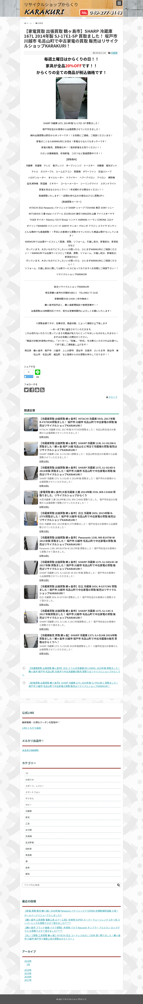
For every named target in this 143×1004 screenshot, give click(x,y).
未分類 (28, 829)
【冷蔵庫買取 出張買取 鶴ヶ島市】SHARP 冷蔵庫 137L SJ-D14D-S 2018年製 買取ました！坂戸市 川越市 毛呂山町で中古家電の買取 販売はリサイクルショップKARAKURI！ (77, 471)
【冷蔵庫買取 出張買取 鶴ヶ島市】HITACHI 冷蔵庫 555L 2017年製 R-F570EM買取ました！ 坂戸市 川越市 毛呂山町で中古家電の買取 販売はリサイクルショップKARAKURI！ (78, 422)
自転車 (28, 848)
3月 (28, 964)
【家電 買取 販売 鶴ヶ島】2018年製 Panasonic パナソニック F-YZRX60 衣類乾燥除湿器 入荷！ (71, 910)
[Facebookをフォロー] (31, 390)
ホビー (28, 804)
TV (26, 773)
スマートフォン (32, 792)
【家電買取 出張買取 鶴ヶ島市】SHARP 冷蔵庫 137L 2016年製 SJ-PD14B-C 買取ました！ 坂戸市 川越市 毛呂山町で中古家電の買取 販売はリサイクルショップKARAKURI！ (73, 684)
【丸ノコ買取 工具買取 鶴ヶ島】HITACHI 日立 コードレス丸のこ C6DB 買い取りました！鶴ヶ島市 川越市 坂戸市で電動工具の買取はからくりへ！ (72, 937)
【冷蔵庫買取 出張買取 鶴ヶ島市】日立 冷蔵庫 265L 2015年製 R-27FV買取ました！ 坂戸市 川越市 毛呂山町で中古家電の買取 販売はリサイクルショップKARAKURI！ (77, 516)
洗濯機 (28, 836)
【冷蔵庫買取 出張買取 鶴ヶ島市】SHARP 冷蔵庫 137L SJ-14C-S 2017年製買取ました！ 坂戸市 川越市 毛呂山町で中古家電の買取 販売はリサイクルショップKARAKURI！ (77, 614)
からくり (113, 397)
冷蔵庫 (114, 52)
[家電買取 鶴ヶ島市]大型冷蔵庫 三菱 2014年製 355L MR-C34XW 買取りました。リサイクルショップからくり (77, 493)
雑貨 (27, 873)
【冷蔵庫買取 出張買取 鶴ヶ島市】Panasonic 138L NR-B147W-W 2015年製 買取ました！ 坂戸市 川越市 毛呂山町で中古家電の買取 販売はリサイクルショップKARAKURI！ (77, 541)
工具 (27, 823)
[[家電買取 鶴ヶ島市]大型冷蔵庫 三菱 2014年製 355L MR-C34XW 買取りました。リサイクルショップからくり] (31, 498)
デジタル (29, 798)
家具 (27, 817)
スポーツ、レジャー (34, 785)
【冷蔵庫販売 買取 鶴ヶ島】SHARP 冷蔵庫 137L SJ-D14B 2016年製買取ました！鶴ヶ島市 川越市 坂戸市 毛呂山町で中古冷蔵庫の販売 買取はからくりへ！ (78, 638)
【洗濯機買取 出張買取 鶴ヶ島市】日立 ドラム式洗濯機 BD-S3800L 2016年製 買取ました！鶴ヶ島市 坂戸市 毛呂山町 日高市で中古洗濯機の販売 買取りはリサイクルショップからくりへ (71, 671)
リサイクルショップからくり (51, 4)
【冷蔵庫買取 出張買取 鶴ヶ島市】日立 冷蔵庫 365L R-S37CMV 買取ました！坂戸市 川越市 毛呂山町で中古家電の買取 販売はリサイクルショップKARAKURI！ (78, 589)
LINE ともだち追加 (31, 728)
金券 (27, 867)
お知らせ (29, 779)
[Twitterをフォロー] (26, 390)
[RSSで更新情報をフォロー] (42, 390)
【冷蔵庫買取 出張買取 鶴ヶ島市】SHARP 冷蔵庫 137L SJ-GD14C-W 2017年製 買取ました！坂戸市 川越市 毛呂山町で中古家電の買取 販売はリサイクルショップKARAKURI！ (78, 565)
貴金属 (28, 854)
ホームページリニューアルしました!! (43, 915)
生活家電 (29, 842)
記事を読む (44, 436)
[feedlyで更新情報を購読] (37, 390)
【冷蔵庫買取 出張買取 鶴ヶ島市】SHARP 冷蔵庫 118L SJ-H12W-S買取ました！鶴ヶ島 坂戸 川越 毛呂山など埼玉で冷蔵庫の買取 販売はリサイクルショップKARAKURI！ (78, 446)
